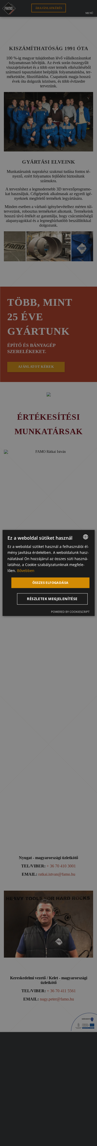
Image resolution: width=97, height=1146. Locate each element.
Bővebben (25, 570)
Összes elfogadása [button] (50, 582)
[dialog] (48, 573)
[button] (53, 599)
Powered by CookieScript (70, 612)
